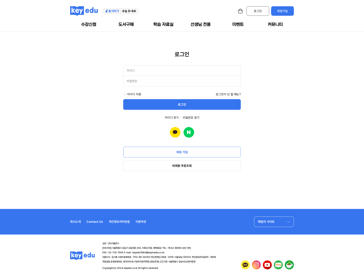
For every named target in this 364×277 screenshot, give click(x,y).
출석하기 (113, 11)
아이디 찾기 (172, 117)
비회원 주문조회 (182, 166)
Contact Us (94, 222)
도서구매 (126, 24)
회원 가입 (182, 152)
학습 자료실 (163, 24)
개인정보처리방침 (119, 222)
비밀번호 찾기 (191, 117)
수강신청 (88, 24)
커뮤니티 (275, 24)
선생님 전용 (201, 24)
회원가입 (282, 11)
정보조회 (154, 261)
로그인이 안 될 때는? (228, 94)
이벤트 (238, 24)
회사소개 (75, 222)
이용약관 (141, 222)
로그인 (258, 11)
